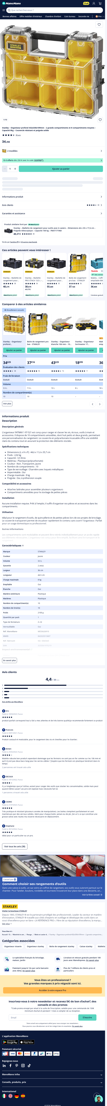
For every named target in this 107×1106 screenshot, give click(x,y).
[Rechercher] (9, 10)
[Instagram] (23, 1065)
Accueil (4, 934)
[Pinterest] (17, 1065)
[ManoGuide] (99, 1099)
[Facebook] (10, 1065)
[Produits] (3, 10)
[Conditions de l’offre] (101, 160)
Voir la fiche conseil (91, 894)
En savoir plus (77, 1026)
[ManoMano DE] (17, 1096)
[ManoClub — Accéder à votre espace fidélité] (86, 3)
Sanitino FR (14, 242)
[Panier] (100, 3)
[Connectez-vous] (94, 3)
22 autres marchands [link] (29, 242)
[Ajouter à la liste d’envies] (100, 119)
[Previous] (92, 404)
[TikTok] (29, 1065)
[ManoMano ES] (23, 1096)
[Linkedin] (4, 1065)
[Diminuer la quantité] (4, 169)
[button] (52, 229)
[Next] (100, 404)
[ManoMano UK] (10, 1096)
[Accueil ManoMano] (41, 3)
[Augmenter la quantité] (15, 169)
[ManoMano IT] (4, 1096)
